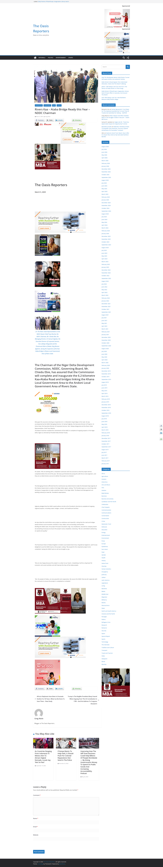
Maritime (104, 588)
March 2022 (105, 295)
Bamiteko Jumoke (106, 126)
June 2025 (104, 186)
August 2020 (105, 348)
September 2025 (106, 177)
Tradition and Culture (108, 647)
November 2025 (106, 172)
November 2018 (106, 407)
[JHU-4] (47, 145)
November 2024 (106, 205)
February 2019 (106, 399)
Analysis (104, 479)
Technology (105, 642)
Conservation (105, 515)
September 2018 (106, 413)
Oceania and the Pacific (108, 614)
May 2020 (104, 357)
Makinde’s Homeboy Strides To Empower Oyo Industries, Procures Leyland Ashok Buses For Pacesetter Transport (115, 128)
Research (104, 625)
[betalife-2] (47, 262)
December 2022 (106, 270)
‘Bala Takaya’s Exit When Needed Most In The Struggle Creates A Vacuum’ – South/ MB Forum (115, 117)
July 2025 (104, 183)
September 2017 (106, 447)
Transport (104, 650)
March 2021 (105, 329)
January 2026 (105, 166)
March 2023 (105, 261)
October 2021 (105, 309)
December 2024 (106, 202)
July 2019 (104, 385)
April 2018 (104, 427)
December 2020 (106, 337)
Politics (50, 57)
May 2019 (104, 390)
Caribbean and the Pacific (109, 501)
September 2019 (106, 379)
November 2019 (106, 374)
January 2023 (105, 267)
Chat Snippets (106, 507)
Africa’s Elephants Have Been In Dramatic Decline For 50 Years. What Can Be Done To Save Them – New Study (51, 699)
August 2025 (105, 180)
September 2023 (106, 245)
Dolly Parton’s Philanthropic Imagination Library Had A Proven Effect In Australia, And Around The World (115, 93)
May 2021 (104, 323)
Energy (104, 532)
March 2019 (105, 396)
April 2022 (104, 292)
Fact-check (105, 549)
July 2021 (104, 318)
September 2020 (106, 346)
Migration (104, 597)
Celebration (105, 504)
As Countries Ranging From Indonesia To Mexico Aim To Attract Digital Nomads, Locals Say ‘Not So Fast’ (43, 756)
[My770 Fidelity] (47, 616)
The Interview (105, 645)
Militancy (104, 600)
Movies (104, 602)
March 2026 (105, 160)
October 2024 (105, 208)
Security (104, 630)
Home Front (105, 563)
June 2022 (104, 287)
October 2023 (105, 242)
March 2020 (105, 362)
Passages (104, 616)
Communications (106, 513)
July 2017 (104, 452)
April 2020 (104, 360)
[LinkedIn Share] (161, 432)
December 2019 (106, 371)
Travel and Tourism (107, 653)
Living (103, 586)
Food (103, 552)
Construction (38, 105)
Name (35, 818)
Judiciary (104, 574)
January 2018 (105, 435)
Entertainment (61, 57)
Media (103, 591)
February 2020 (106, 365)
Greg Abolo (47, 116)
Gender (104, 555)
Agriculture (105, 476)
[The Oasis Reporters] (35, 58)
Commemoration (106, 510)
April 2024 (104, 225)
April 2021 (104, 326)
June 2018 (104, 421)
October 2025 (105, 174)
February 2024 (106, 231)
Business (104, 496)
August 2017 (105, 449)
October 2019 (105, 376)
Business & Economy (107, 499)
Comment (37, 795)
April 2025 (104, 191)
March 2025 (105, 194)
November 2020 (106, 340)
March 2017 (105, 458)
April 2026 (104, 158)
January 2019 (105, 402)
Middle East (105, 594)
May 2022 (104, 289)
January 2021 (105, 334)
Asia (103, 487)
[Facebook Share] (161, 425)
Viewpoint (104, 659)
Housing (104, 566)
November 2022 (106, 273)
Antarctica (104, 482)
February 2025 (106, 197)
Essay (103, 541)
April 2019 (104, 393)
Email (35, 827)
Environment (47, 105)
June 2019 (104, 388)
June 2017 (104, 455)
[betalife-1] (47, 124)
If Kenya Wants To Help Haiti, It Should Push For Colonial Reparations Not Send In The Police (65, 755)
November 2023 (106, 239)
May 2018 (104, 424)
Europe (104, 544)
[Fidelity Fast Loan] (47, 236)
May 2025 (104, 188)
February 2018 (106, 433)
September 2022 (106, 278)
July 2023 (104, 250)
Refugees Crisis (106, 622)
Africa (103, 473)
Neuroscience (105, 605)
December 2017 (106, 438)
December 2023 (106, 236)
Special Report (106, 636)
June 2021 (104, 320)
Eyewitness (105, 546)
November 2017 (106, 441)
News (54, 105)
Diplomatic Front (106, 524)
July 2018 (104, 419)
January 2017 (105, 463)
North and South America (109, 611)
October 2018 (105, 410)
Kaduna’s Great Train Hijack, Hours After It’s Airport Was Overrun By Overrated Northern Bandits (115, 134)
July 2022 (104, 284)
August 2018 (105, 416)
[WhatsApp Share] (161, 438)
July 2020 (104, 351)
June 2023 (104, 253)
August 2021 (105, 315)
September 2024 (106, 211)
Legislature (105, 583)
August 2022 (105, 281)
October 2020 (105, 343)
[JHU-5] (47, 444)
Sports (70, 57)
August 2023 (105, 247)
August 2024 (105, 214)
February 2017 (106, 461)
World (103, 661)
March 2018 (105, 430)
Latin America (105, 580)
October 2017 (105, 444)
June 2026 (104, 152)
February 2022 (106, 298)
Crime (103, 521)
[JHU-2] (73, 589)
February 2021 (106, 332)
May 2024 (104, 222)
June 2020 (104, 354)
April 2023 (104, 259)
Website (35, 835)
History (104, 560)
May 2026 (104, 155)
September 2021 (106, 312)
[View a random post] (128, 58)
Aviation (104, 490)
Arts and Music (106, 485)
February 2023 (106, 264)
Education (104, 529)
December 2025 (106, 169)
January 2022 (105, 301)
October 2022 (105, 275)
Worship (104, 664)
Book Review (105, 493)
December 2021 (106, 303)
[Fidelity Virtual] (47, 292)
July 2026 (104, 149)
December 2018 (106, 404)
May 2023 (104, 256)
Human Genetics (106, 569)
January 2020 (105, 368)
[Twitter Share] (161, 429)
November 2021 (106, 306)
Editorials (42, 57)
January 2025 (105, 200)
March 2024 (105, 228)
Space (103, 633)
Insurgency (105, 572)
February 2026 (106, 163)
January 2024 (105, 233)
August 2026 (105, 146)
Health (103, 558)
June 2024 (104, 219)
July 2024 (104, 216)
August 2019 (105, 382)
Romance (104, 628)
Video (103, 656)
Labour (104, 577)
